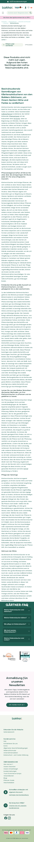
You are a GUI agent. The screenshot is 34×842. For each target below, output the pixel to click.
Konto (6, 746)
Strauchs (17, 119)
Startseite (4, 21)
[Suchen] (31, 13)
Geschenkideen (9, 783)
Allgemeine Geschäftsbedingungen (16, 748)
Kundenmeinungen (10, 771)
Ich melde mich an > (17, 705)
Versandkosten (9, 776)
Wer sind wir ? (8, 764)
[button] (1, 12)
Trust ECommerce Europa (12, 773)
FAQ (5, 741)
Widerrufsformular (10, 750)
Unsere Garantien (10, 767)
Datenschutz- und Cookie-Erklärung (16, 755)
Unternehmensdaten (11, 753)
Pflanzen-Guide (9, 780)
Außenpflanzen (13, 21)
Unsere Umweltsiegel (11, 769)
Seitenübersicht (9, 732)
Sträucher (5, 23)
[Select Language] (21, 8)
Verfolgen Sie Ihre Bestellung (19, 795)
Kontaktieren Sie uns (11, 743)
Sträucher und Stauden (24, 21)
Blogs (5, 778)
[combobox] (20, 13)
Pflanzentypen (14, 116)
